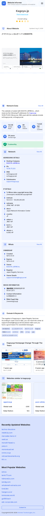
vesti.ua (5, 439)
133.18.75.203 (10, 168)
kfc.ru (4, 459)
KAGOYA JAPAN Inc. (13, 163)
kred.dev (5, 489)
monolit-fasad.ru (8, 443)
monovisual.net (8, 449)
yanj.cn (4, 446)
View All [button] (40, 106)
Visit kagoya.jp (22, 14)
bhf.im (4, 472)
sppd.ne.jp (7, 402)
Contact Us (22, 507)
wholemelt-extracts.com (11, 485)
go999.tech (6, 499)
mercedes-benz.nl (9, 436)
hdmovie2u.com (8, 479)
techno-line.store (8, 429)
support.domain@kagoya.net (16, 277)
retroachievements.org (11, 456)
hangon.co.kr (7, 492)
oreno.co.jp (6, 453)
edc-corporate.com (9, 502)
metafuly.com (7, 433)
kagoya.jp (32, 113)
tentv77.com (6, 475)
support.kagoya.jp (12, 181)
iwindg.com (6, 482)
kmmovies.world (8, 495)
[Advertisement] (22, 41)
